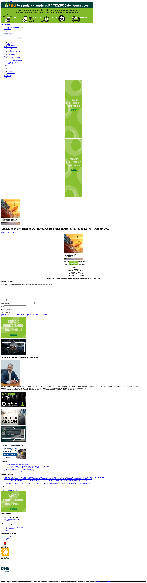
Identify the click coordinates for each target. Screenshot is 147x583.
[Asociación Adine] (6, 24)
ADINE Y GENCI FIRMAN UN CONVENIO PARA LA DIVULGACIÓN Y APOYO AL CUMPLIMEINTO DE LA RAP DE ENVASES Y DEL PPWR (47, 480)
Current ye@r (5, 312)
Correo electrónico (6, 303)
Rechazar (103, 581)
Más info (108, 581)
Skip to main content (6, 1)
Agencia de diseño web (43, 580)
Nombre (3, 300)
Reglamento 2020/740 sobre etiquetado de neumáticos (18, 469)
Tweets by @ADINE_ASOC (9, 490)
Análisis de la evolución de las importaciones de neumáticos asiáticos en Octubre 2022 (24, 314)
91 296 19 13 (7, 29)
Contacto (6, 77)
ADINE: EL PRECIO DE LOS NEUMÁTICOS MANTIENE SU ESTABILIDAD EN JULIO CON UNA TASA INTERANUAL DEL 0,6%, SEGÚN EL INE (48, 479)
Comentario (4, 297)
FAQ (5, 540)
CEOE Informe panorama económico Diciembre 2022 (15, 315)
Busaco (15, 233)
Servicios (6, 56)
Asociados (7, 65)
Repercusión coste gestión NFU (16, 51)
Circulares (10, 70)
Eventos (9, 71)
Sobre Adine (7, 41)
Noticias (9, 68)
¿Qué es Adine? (11, 42)
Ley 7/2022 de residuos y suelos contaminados (16, 464)
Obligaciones (11, 50)
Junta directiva (11, 45)
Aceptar (98, 581)
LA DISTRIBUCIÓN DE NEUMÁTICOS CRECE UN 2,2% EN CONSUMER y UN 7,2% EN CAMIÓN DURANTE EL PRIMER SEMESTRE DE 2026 (47, 483)
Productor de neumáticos (10, 47)
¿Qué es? (9, 48)
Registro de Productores (13, 54)
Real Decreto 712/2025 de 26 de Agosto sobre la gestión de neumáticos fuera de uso (26, 466)
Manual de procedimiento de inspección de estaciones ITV (19, 471)
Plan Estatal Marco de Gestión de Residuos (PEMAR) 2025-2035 (21, 467)
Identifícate (73, 263)
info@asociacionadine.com (11, 27)
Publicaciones (11, 73)
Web (2, 306)
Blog (8, 74)
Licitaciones (10, 63)
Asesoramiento (11, 59)
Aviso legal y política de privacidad (13, 527)
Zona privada (7, 536)
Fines (8, 44)
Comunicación (8, 66)
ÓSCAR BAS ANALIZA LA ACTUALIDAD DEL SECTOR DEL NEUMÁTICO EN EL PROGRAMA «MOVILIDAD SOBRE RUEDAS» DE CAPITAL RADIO (50, 482)
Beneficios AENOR (12, 62)
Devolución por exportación (15, 60)
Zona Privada (7, 76)
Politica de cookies (9, 528)
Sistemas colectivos (12, 53)
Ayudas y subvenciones (13, 57)
